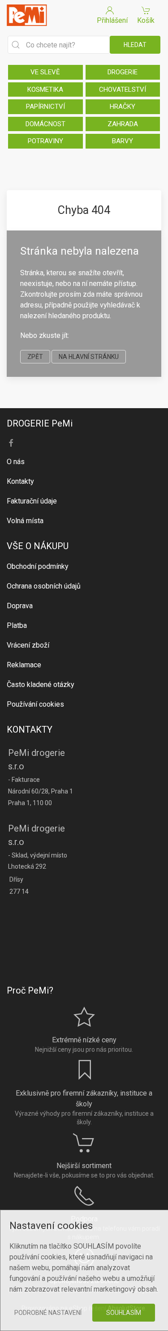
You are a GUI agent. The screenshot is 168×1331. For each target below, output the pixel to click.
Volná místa (25, 520)
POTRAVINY (45, 141)
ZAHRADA (123, 124)
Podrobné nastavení (48, 1312)
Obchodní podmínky (38, 566)
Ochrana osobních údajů (44, 586)
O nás (16, 461)
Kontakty (20, 481)
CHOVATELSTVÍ (122, 89)
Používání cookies (35, 704)
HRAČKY (122, 106)
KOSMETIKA (45, 89)
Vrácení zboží (28, 645)
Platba (17, 625)
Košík (146, 20)
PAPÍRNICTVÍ (45, 106)
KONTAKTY (29, 729)
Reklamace (24, 665)
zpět (35, 356)
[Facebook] (11, 443)
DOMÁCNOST (45, 124)
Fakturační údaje (32, 501)
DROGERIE (123, 72)
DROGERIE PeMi (40, 423)
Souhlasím (123, 1312)
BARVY (122, 141)
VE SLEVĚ (45, 72)
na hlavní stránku (89, 356)
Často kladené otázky (40, 684)
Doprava (20, 606)
